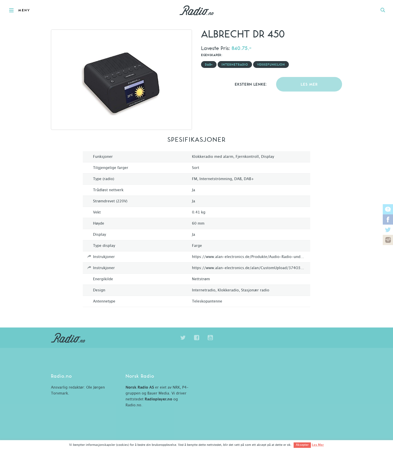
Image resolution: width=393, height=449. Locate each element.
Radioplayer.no (158, 399)
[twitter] (182, 337)
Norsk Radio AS (140, 387)
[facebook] (196, 337)
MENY (24, 10)
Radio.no (196, 10)
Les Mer (318, 445)
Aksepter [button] (302, 445)
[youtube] (210, 337)
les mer (309, 85)
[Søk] (383, 10)
